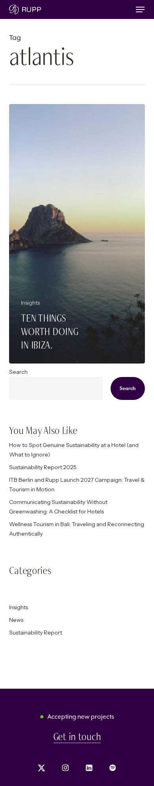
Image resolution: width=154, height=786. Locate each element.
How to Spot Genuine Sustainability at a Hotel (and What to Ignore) (74, 449)
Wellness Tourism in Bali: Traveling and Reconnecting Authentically (76, 529)
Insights (30, 302)
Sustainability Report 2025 (43, 467)
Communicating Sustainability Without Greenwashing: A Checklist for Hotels (58, 506)
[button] (140, 9)
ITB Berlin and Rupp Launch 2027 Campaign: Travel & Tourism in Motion (77, 484)
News (16, 619)
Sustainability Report (35, 632)
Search (18, 371)
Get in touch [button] (77, 736)
